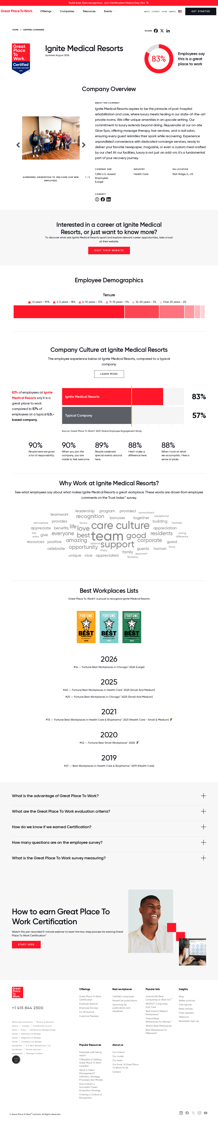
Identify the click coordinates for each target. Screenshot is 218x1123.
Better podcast (187, 1000)
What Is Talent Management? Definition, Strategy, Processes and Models (91, 1075)
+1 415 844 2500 (27, 1007)
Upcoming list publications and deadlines (121, 1007)
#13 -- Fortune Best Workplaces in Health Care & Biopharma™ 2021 (107, 719)
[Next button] (84, 144)
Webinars (184, 1017)
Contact (156, 11)
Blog (181, 996)
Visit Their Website (109, 250)
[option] (51, 145)
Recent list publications (124, 1000)
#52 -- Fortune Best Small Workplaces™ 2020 (107, 742)
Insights (183, 989)
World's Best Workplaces (159, 1025)
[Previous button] (17, 144)
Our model (118, 1056)
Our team (117, 1060)
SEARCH (172, 11)
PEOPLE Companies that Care (157, 1005)
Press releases (186, 1012)
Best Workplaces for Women (159, 1020)
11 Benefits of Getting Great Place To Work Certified (90, 1062)
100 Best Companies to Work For (159, 998)
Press (23, 1030)
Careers (25, 1026)
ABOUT (147, 11)
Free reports (185, 1004)
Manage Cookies (34, 1053)
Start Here (26, 944)
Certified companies (123, 996)
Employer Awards (88, 1003)
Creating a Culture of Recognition (90, 1096)
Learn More (109, 374)
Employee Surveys (88, 1007)
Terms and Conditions (22, 1022)
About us (117, 1044)
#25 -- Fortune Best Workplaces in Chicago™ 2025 (109, 696)
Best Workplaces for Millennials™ (156, 1031)
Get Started (200, 11)
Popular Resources (90, 1044)
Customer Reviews (89, 1016)
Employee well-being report (90, 1054)
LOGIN (164, 11)
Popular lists (153, 989)
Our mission (118, 1052)
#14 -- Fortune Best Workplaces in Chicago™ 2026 (109, 667)
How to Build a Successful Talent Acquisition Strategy (89, 1087)
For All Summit (86, 1012)
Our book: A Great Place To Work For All (125, 1066)
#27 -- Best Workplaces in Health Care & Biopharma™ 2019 (109, 765)
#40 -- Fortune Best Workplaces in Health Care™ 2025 (109, 690)
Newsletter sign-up (189, 1021)
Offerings (84, 989)
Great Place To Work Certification (90, 998)
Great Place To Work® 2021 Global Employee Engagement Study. (106, 431)
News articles (186, 1008)
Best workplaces (122, 989)
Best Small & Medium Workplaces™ (157, 1013)
